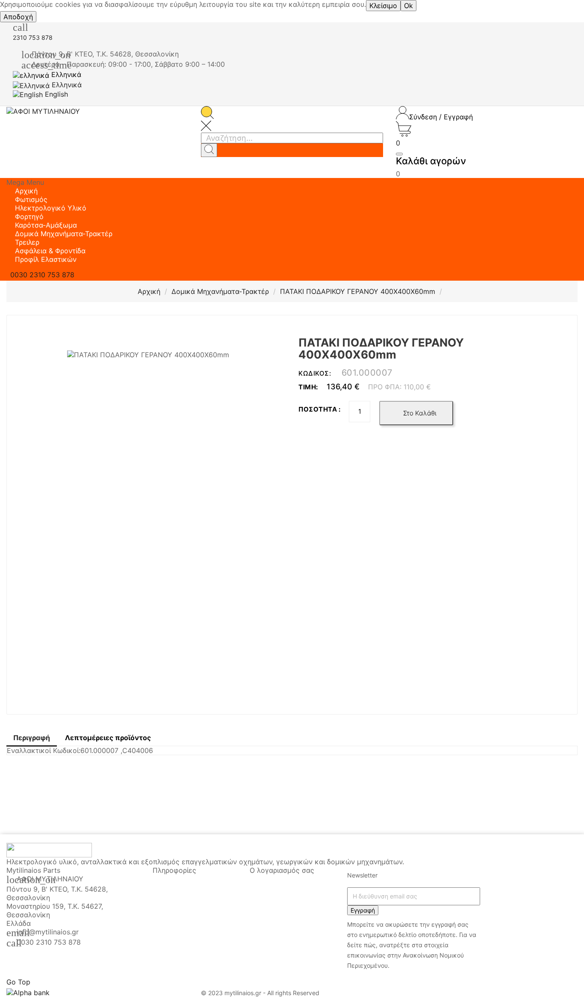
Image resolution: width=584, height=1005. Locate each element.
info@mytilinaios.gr (48, 932)
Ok (408, 5)
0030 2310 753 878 (49, 942)
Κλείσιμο (383, 5)
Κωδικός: (315, 373)
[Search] (209, 150)
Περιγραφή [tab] (31, 737)
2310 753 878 (33, 37)
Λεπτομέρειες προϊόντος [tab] (108, 737)
